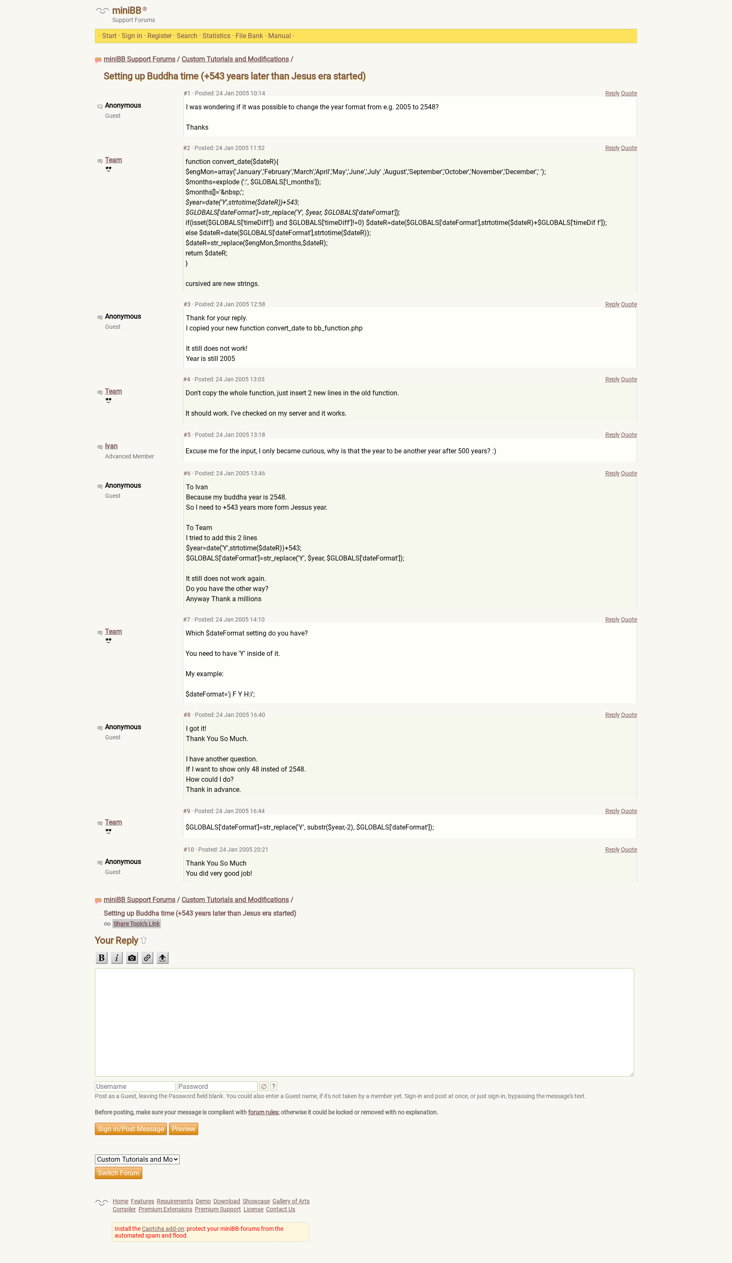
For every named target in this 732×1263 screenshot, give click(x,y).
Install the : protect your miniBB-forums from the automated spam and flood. (199, 1232)
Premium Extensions (165, 1209)
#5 (187, 434)
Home (120, 1201)
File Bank (249, 36)
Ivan (111, 446)
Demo (203, 1201)
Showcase (256, 1201)
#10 (188, 849)
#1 (187, 93)
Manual (279, 36)
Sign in (132, 36)
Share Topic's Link (137, 923)
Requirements (175, 1201)
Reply (612, 93)
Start (109, 36)
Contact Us (280, 1209)
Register (159, 36)
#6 (187, 473)
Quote (629, 93)
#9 (186, 811)
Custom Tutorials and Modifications (235, 59)
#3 (187, 304)
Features (142, 1201)
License (253, 1209)
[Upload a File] (163, 958)
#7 (186, 619)
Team (113, 160)
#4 (186, 379)
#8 (187, 714)
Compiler (124, 1209)
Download (227, 1201)
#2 (186, 147)
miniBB (126, 10)
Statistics (216, 36)
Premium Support (218, 1209)
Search (187, 36)
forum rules (263, 1112)
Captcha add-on (163, 1228)
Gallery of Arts (291, 1201)
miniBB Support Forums (139, 59)
